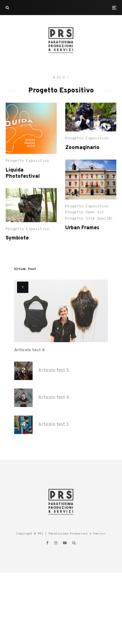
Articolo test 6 (29, 350)
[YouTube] (65, 543)
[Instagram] (55, 543)
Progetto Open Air (84, 212)
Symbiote (17, 238)
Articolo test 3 (53, 425)
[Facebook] (47, 543)
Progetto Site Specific (89, 218)
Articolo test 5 (53, 370)
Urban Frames (82, 228)
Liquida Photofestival (23, 173)
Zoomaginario (82, 148)
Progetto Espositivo (27, 161)
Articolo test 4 (53, 397)
